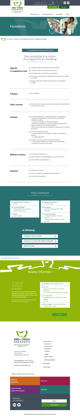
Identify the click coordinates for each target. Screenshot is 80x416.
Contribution (47, 351)
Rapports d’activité (48, 356)
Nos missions (47, 344)
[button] (40, 246)
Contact (67, 14)
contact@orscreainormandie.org (22, 365)
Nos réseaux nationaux (49, 360)
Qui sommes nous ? (34, 14)
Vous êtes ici (9, 39)
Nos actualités (59, 14)
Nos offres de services (48, 14)
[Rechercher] (53, 2)
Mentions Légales (28, 414)
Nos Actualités (46, 363)
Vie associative (47, 348)
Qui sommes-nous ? (47, 341)
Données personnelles (38, 414)
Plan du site (46, 414)
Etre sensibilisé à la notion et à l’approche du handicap (10, 258)
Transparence (53, 414)
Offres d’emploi (46, 367)
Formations (16, 39)
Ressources (44, 381)
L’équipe (46, 354)
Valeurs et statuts (48, 346)
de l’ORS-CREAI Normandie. (54, 283)
